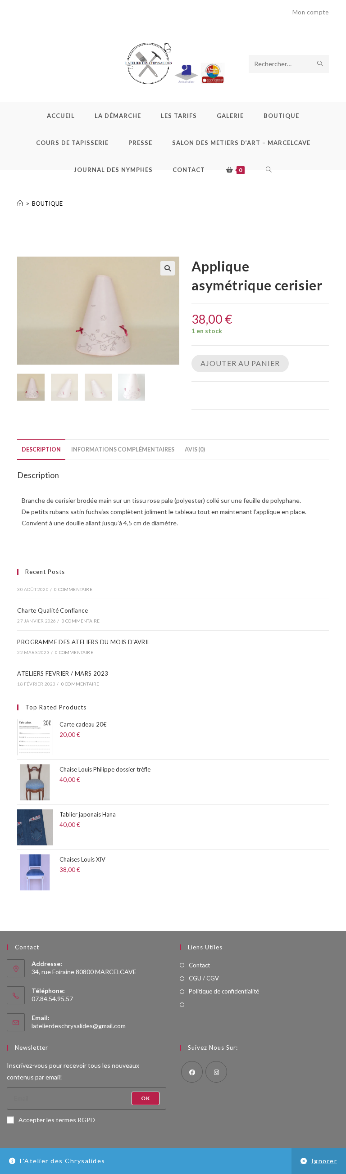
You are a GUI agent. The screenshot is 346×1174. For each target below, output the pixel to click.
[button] (167, 268)
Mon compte (310, 12)
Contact (199, 965)
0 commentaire (73, 589)
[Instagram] (216, 1072)
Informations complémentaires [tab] (122, 449)
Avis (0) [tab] (195, 449)
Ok (145, 1098)
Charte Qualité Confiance (52, 610)
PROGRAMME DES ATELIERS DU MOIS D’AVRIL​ (83, 642)
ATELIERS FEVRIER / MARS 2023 (62, 673)
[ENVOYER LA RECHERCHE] (320, 64)
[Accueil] (20, 203)
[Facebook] (192, 1072)
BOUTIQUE (47, 203)
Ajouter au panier (240, 363)
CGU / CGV (204, 978)
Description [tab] (41, 449)
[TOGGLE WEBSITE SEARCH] (269, 169)
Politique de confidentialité (224, 991)
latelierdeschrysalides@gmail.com (79, 1026)
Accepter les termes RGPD (56, 1120)
